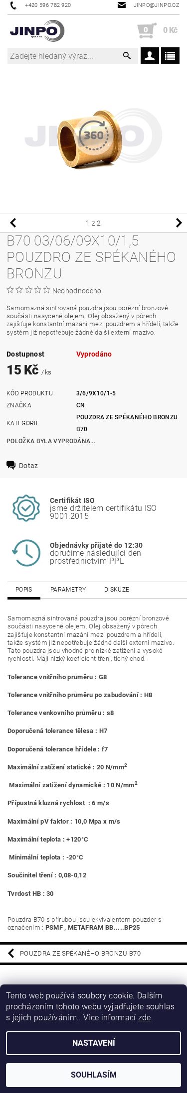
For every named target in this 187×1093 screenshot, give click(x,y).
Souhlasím (94, 1075)
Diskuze (116, 589)
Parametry (68, 589)
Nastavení (93, 1043)
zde (144, 1017)
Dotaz (28, 466)
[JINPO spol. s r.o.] (37, 31)
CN (80, 405)
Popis (23, 589)
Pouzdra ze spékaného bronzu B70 (80, 953)
